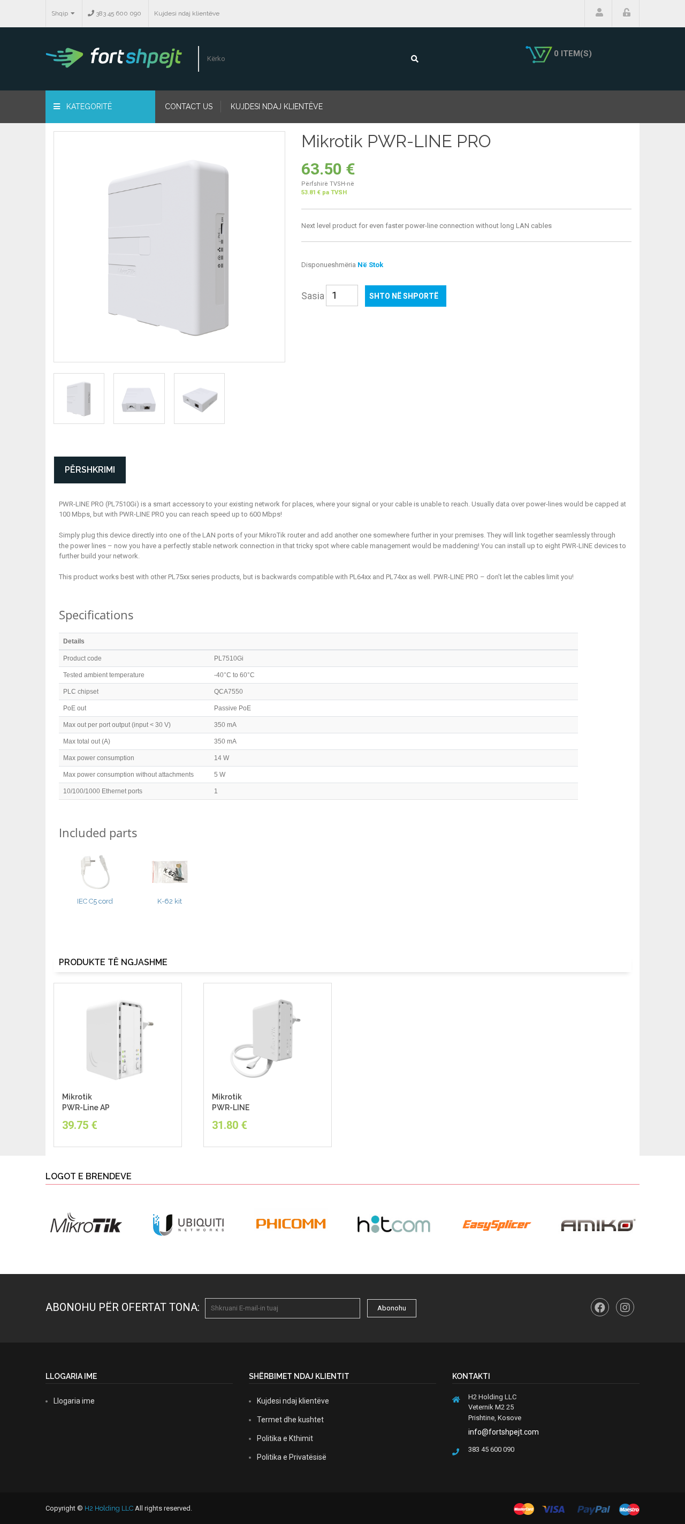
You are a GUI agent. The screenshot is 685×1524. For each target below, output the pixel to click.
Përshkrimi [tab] (90, 470)
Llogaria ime (598, 13)
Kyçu (625, 13)
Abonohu (391, 1308)
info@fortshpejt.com (503, 1432)
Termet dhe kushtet (290, 1419)
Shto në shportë (403, 296)
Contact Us (188, 106)
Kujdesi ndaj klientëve (186, 13)
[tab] (79, 398)
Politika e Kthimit (285, 1438)
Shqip (59, 13)
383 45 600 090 (117, 13)
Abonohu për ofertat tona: (122, 1307)
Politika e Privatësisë (291, 1457)
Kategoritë (88, 106)
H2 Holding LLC (109, 1508)
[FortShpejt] (113, 58)
